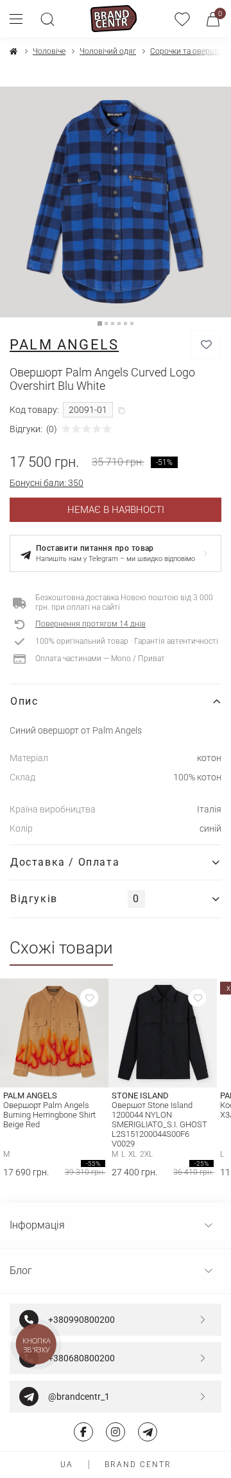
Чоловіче (49, 51)
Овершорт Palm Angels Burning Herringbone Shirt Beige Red (49, 1114)
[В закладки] (206, 344)
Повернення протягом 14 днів (90, 623)
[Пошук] (47, 18)
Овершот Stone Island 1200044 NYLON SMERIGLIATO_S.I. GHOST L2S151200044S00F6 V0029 (159, 1124)
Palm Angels (64, 345)
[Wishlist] (89, 997)
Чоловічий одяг (108, 51)
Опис (24, 701)
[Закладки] (182, 18)
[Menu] (21, 18)
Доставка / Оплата (64, 862)
